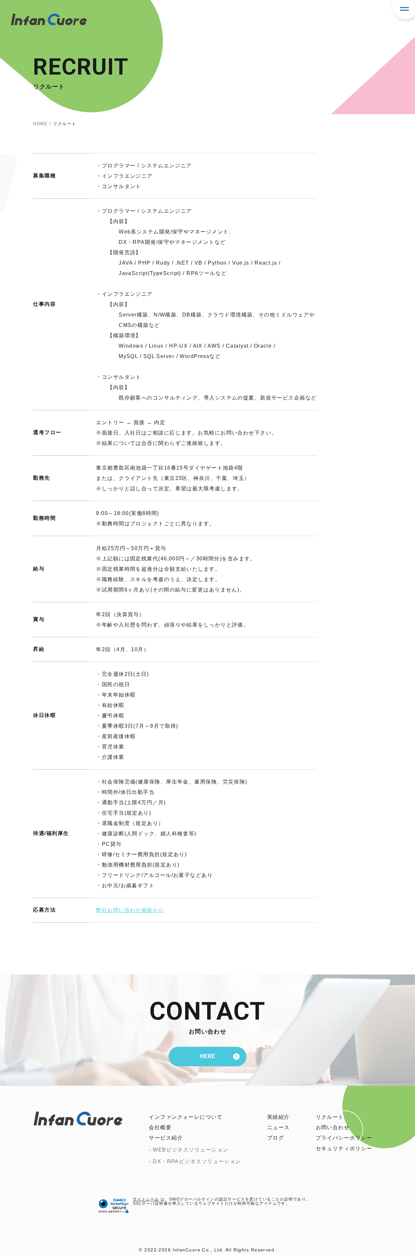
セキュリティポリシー (344, 1148)
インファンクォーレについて (185, 1117)
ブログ (275, 1138)
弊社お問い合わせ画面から (130, 910)
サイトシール (146, 1199)
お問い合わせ (333, 1127)
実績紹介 (278, 1117)
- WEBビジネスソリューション (188, 1150)
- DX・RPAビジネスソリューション (195, 1161)
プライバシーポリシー (344, 1138)
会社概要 (160, 1127)
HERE (207, 1056)
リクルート (330, 1117)
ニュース (278, 1127)
